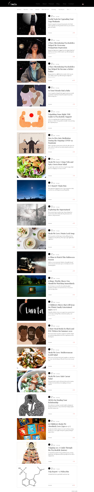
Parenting (54, 9)
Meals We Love (45, 9)
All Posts (19, 9)
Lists (31, 9)
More (68, 9)
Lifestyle (37, 9)
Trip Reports (61, 9)
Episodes (26, 9)
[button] (83, 4)
